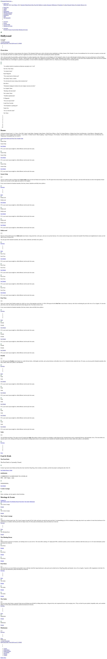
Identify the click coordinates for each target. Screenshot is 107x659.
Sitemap (5, 653)
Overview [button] (5, 28)
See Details (3, 146)
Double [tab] (19, 138)
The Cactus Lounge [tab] (5, 501)
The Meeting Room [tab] (14, 501)
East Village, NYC (16, 5)
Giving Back (6, 650)
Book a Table (9, 470)
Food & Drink (6, 24)
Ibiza (33, 5)
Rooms (5, 23)
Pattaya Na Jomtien (76, 5)
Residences (6, 15)
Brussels (69, 5)
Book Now (6, 7)
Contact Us (3, 500)
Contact (5, 655)
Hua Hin (36, 5)
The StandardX (7, 17)
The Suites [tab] (26, 501)
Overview (5, 21)
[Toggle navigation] (12, 1)
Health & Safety (7, 651)
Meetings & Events (7, 12)
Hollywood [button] (6, 3)
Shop (4, 16)
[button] (3, 187)
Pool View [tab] (14, 138)
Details (2, 507)
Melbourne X (55, 5)
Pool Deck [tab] (21, 501)
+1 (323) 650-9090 (5, 42)
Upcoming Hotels (7, 14)
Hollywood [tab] (9, 138)
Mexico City (84, 5)
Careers (5, 648)
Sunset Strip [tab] (3, 138)
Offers (4, 10)
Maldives (40, 5)
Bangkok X (61, 5)
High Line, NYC (7, 5)
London (45, 5)
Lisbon (65, 5)
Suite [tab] (22, 138)
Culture (5, 8)
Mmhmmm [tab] (32, 501)
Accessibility (6, 652)
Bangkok (23, 5)
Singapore (49, 5)
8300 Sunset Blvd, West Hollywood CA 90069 (11, 43)
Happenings (6, 11)
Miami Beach (28, 5)
